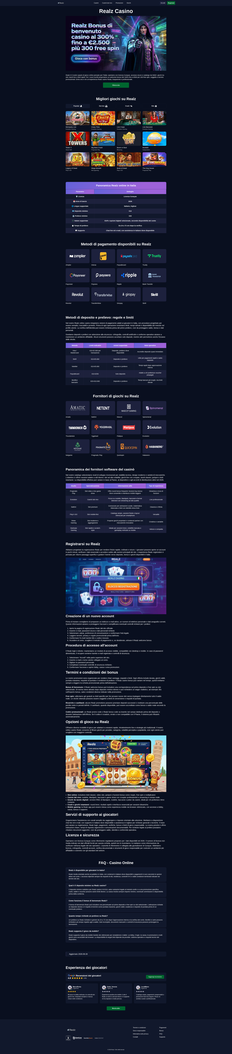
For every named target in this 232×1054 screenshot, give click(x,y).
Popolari (76, 106)
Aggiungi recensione (155, 977)
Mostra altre (116, 1008)
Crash (127, 106)
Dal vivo (102, 106)
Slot (152, 106)
